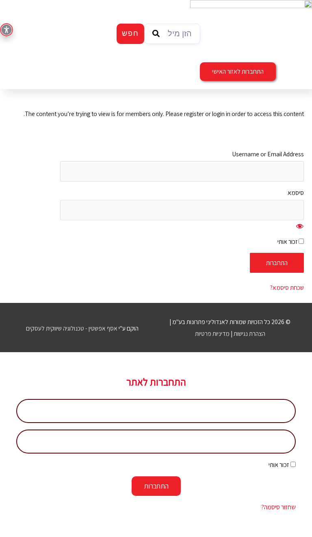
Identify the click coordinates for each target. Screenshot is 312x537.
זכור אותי (288, 241)
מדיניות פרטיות (212, 333)
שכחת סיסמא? (287, 287)
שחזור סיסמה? (278, 507)
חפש (130, 33)
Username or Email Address (268, 154)
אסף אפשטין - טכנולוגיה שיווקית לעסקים (71, 328)
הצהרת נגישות (249, 333)
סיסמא (296, 192)
